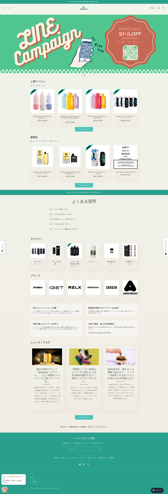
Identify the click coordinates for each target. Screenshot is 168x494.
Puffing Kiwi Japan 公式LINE (99, 333)
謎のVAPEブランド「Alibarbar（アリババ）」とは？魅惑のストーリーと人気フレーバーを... (47, 375)
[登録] (99, 449)
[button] (4, 8)
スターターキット (37, 263)
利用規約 (56, 458)
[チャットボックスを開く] (5, 489)
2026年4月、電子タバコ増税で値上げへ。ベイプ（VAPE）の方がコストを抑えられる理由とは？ (120, 374)
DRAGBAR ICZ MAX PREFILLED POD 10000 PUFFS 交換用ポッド (70, 118)
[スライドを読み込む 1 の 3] (78, 75)
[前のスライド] (74, 75)
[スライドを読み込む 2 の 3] (81, 75)
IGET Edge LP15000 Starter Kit (125, 172)
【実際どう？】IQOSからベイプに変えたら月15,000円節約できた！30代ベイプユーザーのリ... (84, 375)
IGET (56, 297)
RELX (74, 297)
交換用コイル (130, 263)
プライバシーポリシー (79, 458)
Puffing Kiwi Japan (40, 488)
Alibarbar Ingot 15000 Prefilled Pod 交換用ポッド (70, 172)
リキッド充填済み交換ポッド (74, 264)
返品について (92, 458)
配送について (65, 458)
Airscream (130, 297)
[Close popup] (24, 476)
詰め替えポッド (111, 263)
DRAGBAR (37, 297)
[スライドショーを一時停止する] (94, 75)
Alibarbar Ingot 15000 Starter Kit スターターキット (42, 172)
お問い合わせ (102, 458)
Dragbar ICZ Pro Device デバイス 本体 (97, 172)
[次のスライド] (89, 75)
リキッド (92, 262)
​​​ (67, 44)
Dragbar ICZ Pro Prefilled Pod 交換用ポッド (42, 117)
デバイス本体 (56, 263)
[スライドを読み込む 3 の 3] (84, 75)
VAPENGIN (93, 297)
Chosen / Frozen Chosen (111, 297)
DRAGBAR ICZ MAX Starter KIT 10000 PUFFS (98, 117)
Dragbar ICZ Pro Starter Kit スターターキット (125, 117)
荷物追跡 (111, 458)
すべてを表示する (84, 129)
